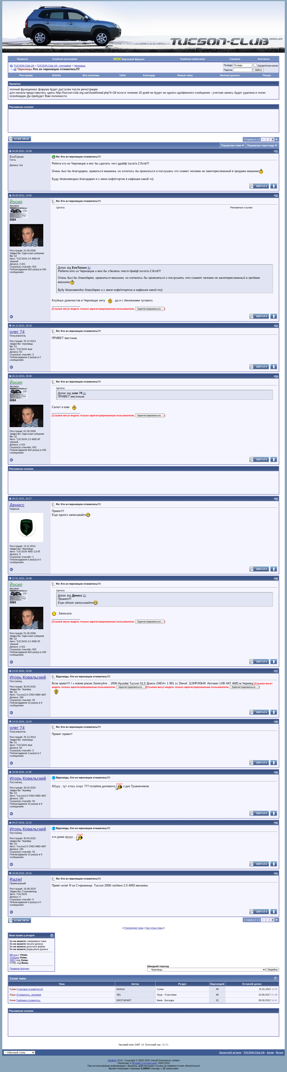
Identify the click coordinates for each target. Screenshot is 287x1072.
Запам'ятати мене (267, 65)
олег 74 (17, 331)
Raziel (16, 879)
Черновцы (79, 65)
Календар (149, 75)
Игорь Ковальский (28, 677)
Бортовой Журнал (128, 59)
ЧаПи (122, 75)
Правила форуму (19, 968)
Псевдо (228, 65)
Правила (22, 59)
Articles (56, 75)
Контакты (264, 59)
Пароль (228, 70)
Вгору (279, 1052)
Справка (235, 59)
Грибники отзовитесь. (28, 1000)
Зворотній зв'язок (230, 1052)
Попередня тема (133, 928)
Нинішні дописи (230, 75)
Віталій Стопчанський (144, 1063)
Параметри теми (231, 145)
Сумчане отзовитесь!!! (30, 989)
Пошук (267, 75)
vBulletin (112, 1060)
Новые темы (185, 75)
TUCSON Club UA (24, 65)
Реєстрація (26, 75)
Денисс (17, 505)
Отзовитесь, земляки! (28, 994)
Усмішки (14, 957)
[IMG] (13, 960)
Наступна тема (154, 928)
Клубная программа (64, 59)
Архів (270, 1052)
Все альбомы (91, 75)
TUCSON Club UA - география (54, 65)
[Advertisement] (143, 121)
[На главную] (226, 44)
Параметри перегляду (260, 145)
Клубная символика (192, 59)
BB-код (13, 954)
